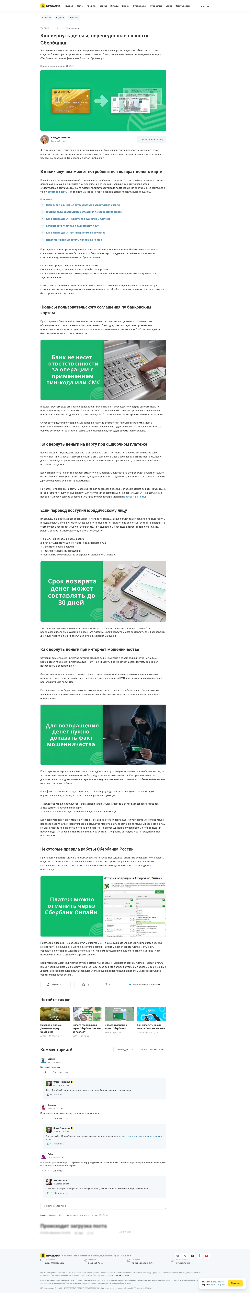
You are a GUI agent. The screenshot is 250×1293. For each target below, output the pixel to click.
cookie (221, 1282)
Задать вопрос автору (151, 139)
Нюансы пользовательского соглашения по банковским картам (84, 211)
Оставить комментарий (152, 1049)
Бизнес (125, 6)
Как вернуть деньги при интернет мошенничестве (75, 232)
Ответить (57, 1072)
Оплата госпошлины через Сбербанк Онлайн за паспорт (87, 1028)
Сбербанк (74, 17)
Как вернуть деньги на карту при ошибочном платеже (78, 218)
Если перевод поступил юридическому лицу (72, 225)
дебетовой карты (57, 191)
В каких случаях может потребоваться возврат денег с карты (83, 204)
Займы (103, 6)
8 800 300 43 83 (95, 1263)
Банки (169, 6)
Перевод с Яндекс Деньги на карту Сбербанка (50, 1028)
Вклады (114, 6)
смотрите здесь (122, 1275)
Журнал (69, 6)
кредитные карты (136, 496)
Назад (48, 17)
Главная (43, 1215)
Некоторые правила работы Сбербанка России (74, 239)
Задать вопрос (182, 6)
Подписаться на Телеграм (146, 984)
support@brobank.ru (54, 1263)
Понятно (235, 1283)
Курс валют (156, 6)
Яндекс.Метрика (217, 1284)
